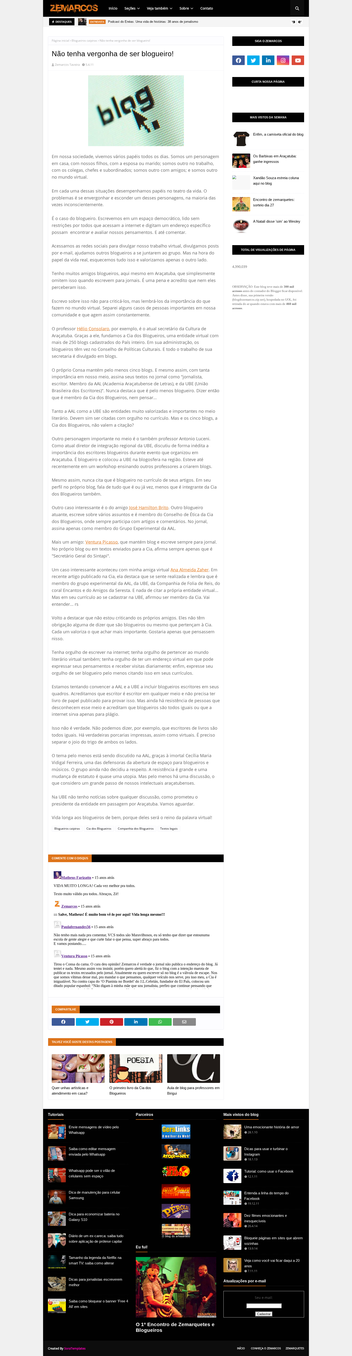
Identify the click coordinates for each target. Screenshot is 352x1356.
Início (241, 1348)
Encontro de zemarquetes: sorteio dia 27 (274, 202)
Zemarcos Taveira (67, 64)
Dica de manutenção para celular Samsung (94, 1195)
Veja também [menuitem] (157, 8)
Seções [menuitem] (130, 8)
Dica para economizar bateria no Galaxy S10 (94, 1217)
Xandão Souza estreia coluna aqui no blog (276, 180)
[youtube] (298, 60)
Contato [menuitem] (206, 8)
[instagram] (283, 60)
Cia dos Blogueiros (98, 829)
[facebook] (238, 60)
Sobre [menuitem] (184, 8)
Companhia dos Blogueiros (136, 829)
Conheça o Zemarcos (266, 1348)
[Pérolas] (176, 1217)
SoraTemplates (74, 1348)
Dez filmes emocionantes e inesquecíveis (265, 1218)
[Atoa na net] (176, 1157)
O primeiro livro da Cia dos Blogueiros (130, 1090)
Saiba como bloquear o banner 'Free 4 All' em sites (98, 1304)
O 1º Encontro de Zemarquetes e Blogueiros (175, 1327)
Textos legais (169, 829)
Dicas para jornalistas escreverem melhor (95, 1282)
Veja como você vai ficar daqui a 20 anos (272, 1263)
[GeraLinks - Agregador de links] (176, 1137)
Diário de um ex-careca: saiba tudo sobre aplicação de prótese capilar (96, 1238)
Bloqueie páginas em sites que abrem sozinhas (273, 1241)
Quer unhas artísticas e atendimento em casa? (70, 1090)
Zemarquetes (295, 1348)
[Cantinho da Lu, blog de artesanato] (176, 1237)
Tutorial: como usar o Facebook (269, 1171)
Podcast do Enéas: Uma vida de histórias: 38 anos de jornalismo (153, 21)
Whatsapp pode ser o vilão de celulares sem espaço (92, 1173)
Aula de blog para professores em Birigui (193, 1090)
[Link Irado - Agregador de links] (176, 1177)
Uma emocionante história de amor (271, 1127)
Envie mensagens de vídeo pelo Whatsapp (94, 1130)
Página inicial (60, 41)
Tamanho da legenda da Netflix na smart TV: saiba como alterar (95, 1260)
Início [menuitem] (113, 8)
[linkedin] (268, 60)
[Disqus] (136, 929)
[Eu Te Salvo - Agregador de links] (176, 1197)
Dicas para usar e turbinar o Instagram (266, 1151)
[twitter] (253, 60)
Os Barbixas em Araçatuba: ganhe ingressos (274, 159)
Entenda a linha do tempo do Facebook (266, 1196)
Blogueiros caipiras (84, 41)
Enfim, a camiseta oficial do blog (278, 134)
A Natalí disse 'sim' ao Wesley (276, 221)
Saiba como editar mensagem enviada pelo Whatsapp (92, 1151)
